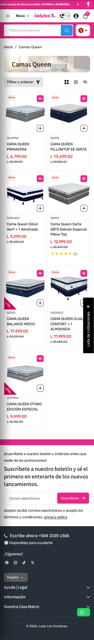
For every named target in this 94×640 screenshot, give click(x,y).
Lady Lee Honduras (53, 626)
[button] (85, 16)
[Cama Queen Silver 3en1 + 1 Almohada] (25, 194)
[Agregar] (40, 128)
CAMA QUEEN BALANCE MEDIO (21, 321)
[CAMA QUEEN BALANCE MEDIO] (25, 288)
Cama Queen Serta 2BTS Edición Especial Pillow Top (68, 229)
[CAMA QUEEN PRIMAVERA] (25, 114)
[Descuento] (83, 30)
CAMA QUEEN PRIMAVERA (18, 147)
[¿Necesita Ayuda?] (64, 16)
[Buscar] (67, 30)
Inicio (8, 47)
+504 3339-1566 (54, 535)
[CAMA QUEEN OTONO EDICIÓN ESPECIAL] (25, 373)
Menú (20, 16)
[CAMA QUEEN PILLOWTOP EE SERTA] (69, 114)
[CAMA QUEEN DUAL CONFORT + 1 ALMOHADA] (69, 288)
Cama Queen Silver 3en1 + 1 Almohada (22, 227)
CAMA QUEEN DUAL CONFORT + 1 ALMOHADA (66, 324)
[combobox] (38, 30)
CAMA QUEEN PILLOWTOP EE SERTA (68, 147)
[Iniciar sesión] (76, 16)
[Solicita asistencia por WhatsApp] (83, 612)
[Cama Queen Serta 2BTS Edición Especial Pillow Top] (69, 194)
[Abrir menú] (8, 16)
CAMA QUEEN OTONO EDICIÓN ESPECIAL (24, 407)
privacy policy (55, 517)
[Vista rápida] (40, 98)
